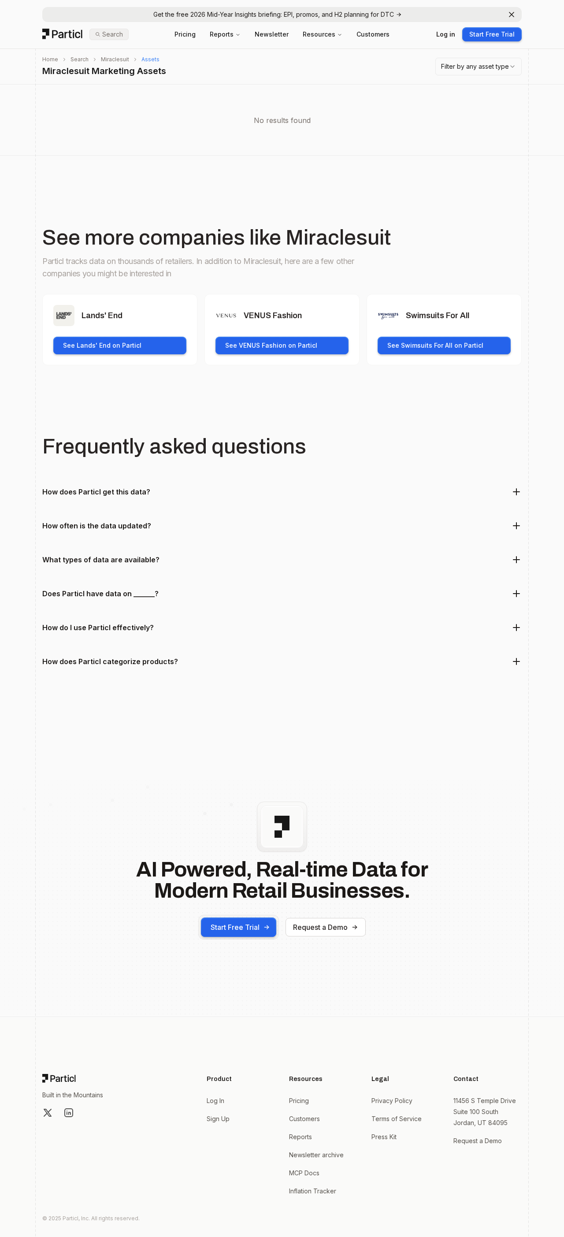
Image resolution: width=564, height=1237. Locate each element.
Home (50, 59)
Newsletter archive (316, 1155)
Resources (319, 34)
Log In (215, 1100)
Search (79, 59)
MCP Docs (304, 1173)
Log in (445, 34)
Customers (373, 34)
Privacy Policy (391, 1100)
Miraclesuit (115, 59)
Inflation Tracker (312, 1191)
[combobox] (478, 66)
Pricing (185, 34)
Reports (222, 34)
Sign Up (218, 1118)
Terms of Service (396, 1118)
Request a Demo (320, 927)
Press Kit (384, 1136)
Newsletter (272, 34)
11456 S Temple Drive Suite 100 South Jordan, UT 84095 (484, 1111)
